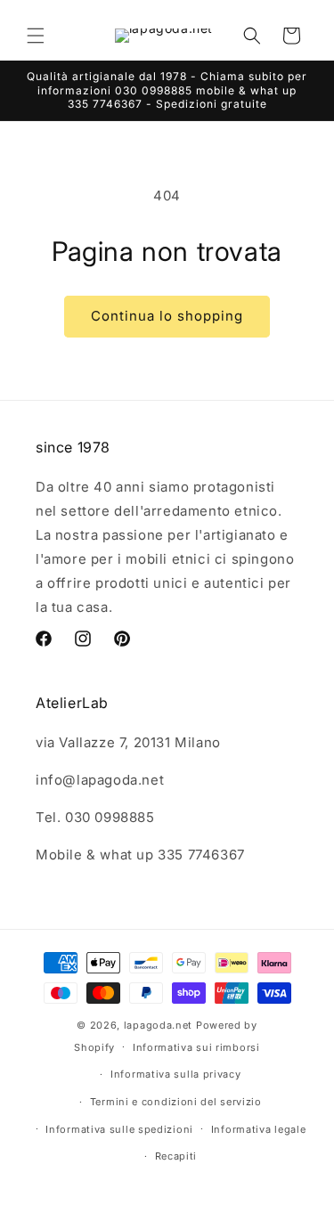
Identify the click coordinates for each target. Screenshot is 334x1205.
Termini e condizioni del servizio (176, 1101)
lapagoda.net (158, 1025)
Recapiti (176, 1156)
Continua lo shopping (167, 315)
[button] (35, 35)
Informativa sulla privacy (175, 1074)
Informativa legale (258, 1129)
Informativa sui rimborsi (196, 1047)
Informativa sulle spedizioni (119, 1129)
